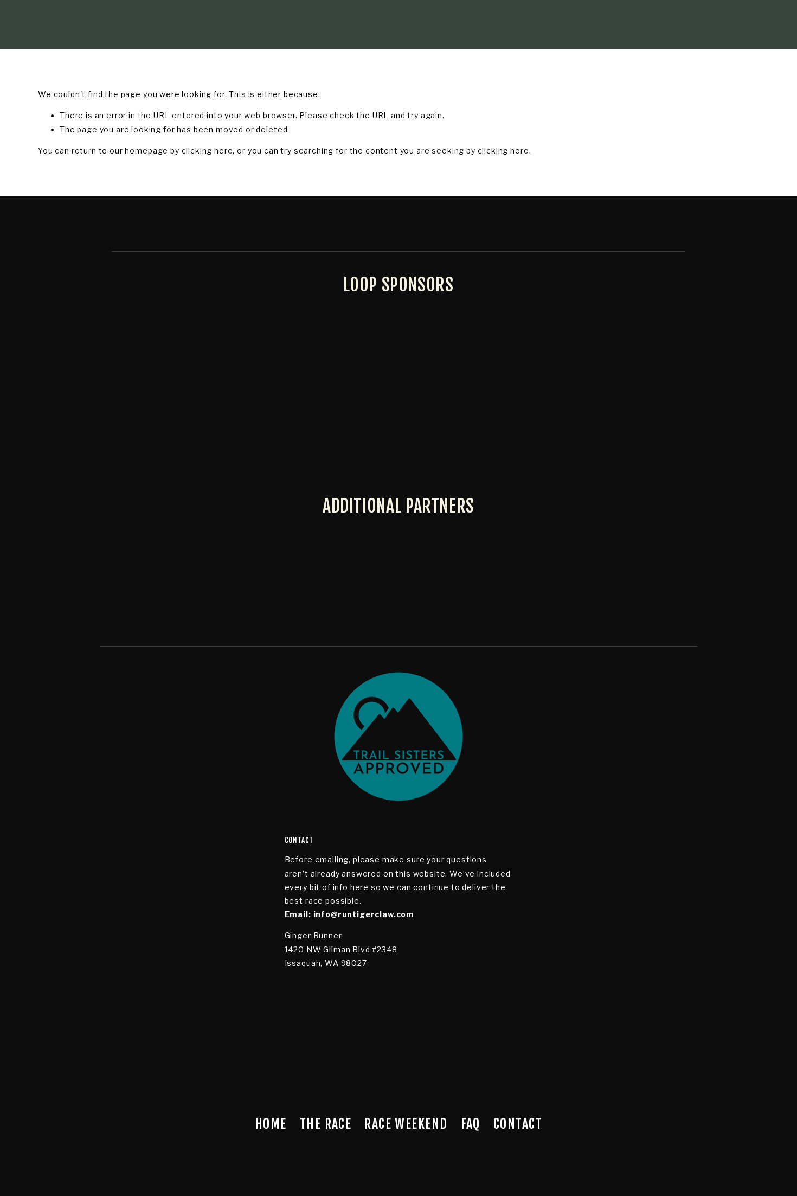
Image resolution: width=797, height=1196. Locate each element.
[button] (66, 854)
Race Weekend (405, 1124)
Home (271, 1124)
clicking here (207, 150)
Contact (517, 1124)
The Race (326, 1124)
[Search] (125, 24)
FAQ (470, 1124)
